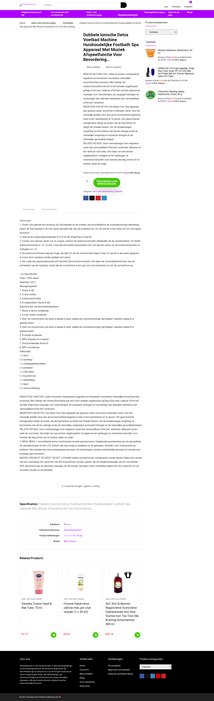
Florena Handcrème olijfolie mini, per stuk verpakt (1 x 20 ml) (77, 608)
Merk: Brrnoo (70, 541)
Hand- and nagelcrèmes (32, 599)
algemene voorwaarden (119, 670)
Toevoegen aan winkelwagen (106, 182)
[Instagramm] (152, 676)
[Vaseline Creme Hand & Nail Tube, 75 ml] (39, 582)
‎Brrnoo (67, 524)
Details (125, 173)
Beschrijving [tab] (28, 209)
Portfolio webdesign (47, 697)
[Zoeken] (124, 5)
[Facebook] (142, 676)
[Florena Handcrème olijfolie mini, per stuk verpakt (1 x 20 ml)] (81, 582)
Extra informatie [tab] (49, 209)
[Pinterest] (163, 676)
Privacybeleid (114, 665)
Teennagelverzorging (154, 12)
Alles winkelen (86, 674)
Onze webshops (87, 682)
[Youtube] (158, 676)
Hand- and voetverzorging (94, 13)
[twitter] (147, 676)
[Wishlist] (176, 4)
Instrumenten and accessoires (59, 13)
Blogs (190, 12)
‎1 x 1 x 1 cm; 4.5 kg (73, 535)
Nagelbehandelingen (128, 15)
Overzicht (84, 670)
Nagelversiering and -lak (31, 13)
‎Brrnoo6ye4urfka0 (72, 530)
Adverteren (85, 686)
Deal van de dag (173, 13)
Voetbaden (68, 23)
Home (22, 23)
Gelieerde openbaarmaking (120, 674)
